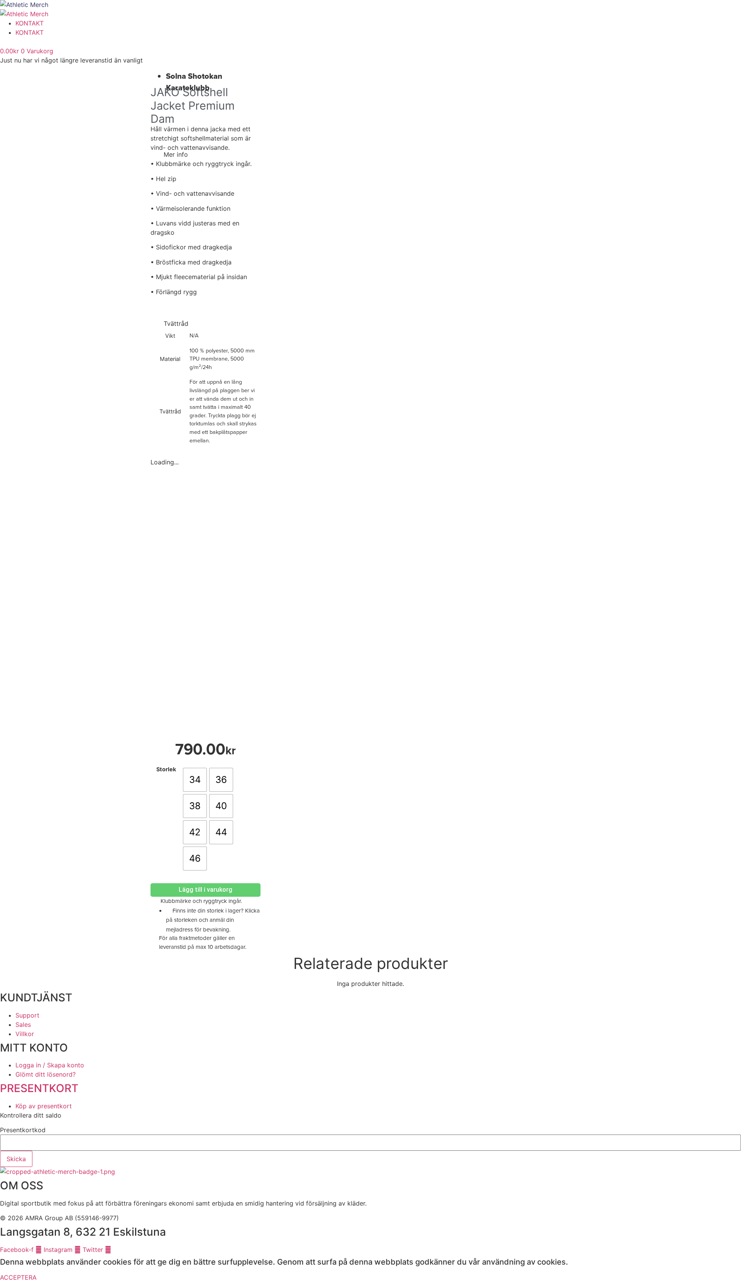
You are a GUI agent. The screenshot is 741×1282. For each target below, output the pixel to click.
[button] (206, 154)
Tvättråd (176, 323)
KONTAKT (29, 23)
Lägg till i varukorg (205, 889)
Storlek (166, 769)
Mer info (176, 154)
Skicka (16, 1159)
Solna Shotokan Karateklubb (194, 81)
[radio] (194, 779)
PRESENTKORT (39, 1088)
